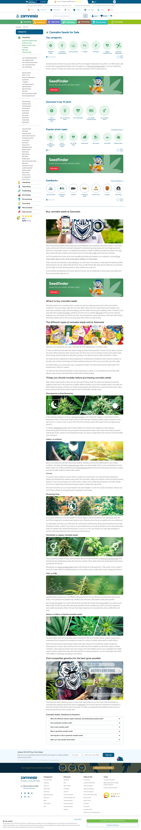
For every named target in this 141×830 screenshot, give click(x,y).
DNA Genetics (25, 172)
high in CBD (92, 253)
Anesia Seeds (25, 140)
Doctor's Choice (26, 175)
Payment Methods (88, 785)
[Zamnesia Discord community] (28, 797)
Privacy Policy (44, 760)
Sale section (27, 212)
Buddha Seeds (26, 158)
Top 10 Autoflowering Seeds (51, 119)
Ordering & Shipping (89, 788)
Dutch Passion (26, 179)
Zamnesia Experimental (118, 52)
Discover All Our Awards (103, 768)
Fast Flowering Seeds (27, 84)
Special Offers (47, 803)
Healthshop (26, 191)
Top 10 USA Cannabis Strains (91, 118)
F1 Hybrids (84, 51)
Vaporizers (46, 785)
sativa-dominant (73, 465)
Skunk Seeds (25, 122)
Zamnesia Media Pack (69, 797)
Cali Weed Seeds (26, 106)
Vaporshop (26, 186)
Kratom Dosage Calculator (110, 787)
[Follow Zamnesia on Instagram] (25, 793)
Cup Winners (25, 79)
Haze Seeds (96, 143)
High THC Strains (26, 89)
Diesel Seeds (25, 110)
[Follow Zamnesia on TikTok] (21, 797)
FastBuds (73, 194)
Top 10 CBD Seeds (78, 118)
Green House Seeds (72, 259)
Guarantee (86, 803)
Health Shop (47, 788)
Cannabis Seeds (48, 780)
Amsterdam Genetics (27, 138)
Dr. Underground (26, 177)
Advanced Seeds (26, 133)
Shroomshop (27, 199)
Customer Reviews (68, 794)
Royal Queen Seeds (62, 195)
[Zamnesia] (33, 16)
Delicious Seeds (26, 170)
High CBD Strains (26, 86)
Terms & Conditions (89, 791)
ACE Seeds (25, 131)
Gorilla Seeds (84, 143)
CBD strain (99, 313)
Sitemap (66, 809)
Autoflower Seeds (51, 52)
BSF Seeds (25, 156)
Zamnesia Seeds (73, 51)
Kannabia (107, 194)
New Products (67, 785)
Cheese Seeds (26, 108)
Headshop (26, 182)
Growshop (26, 203)
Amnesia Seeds (26, 101)
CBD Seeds (96, 51)
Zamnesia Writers (68, 800)
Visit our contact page (29, 788)
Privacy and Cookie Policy (90, 794)
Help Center (87, 780)
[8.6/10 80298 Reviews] (28, 216)
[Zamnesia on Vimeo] (28, 793)
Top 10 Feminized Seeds (65, 118)
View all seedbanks (116, 181)
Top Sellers (66, 788)
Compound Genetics (27, 165)
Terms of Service (53, 760)
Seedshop (26, 37)
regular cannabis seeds (65, 567)
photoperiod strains (78, 417)
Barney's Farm (96, 194)
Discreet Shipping (68, 806)
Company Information (89, 783)
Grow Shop (46, 797)
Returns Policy (87, 797)
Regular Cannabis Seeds (107, 52)
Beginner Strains (26, 73)
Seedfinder (81, 705)
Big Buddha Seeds (27, 147)
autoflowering (58, 428)
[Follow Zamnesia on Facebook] (21, 793)
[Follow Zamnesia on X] (32, 793)
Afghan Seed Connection (28, 136)
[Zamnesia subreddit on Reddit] (25, 797)
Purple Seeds (25, 120)
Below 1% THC (26, 75)
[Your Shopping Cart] (112, 16)
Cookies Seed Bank (27, 168)
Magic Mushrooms (48, 794)
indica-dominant (82, 468)
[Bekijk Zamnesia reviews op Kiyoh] (18, 217)
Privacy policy (77, 819)
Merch (45, 800)
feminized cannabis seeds (96, 66)
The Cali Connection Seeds (29, 161)
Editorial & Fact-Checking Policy (92, 812)
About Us (66, 791)
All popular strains (116, 129)
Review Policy (87, 800)
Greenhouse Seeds (84, 195)
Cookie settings (112, 825)
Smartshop (26, 195)
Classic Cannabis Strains (28, 77)
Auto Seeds (25, 142)
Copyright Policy (88, 809)
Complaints (87, 806)
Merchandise (27, 208)
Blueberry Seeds (118, 143)
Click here (53, 90)
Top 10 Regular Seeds (104, 118)
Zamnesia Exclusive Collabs (29, 93)
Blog (65, 783)
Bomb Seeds (25, 152)
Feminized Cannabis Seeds (62, 52)
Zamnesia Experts (68, 803)
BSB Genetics (25, 154)
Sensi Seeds (118, 194)
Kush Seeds (107, 143)
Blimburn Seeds (26, 149)
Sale (45, 806)
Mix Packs (25, 91)
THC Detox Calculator (109, 780)
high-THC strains (64, 313)
